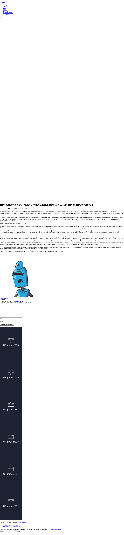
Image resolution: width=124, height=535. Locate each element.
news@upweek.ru (21, 522)
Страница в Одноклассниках (13, 526)
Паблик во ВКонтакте (11, 525)
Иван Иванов (4, 298)
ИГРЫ (5, 10)
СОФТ (5, 7)
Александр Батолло (55, 529)
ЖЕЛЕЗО (6, 5)
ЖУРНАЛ (6, 14)
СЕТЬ (5, 8)
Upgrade (2, 2)
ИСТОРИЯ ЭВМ (8, 13)
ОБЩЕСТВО (7, 11)
